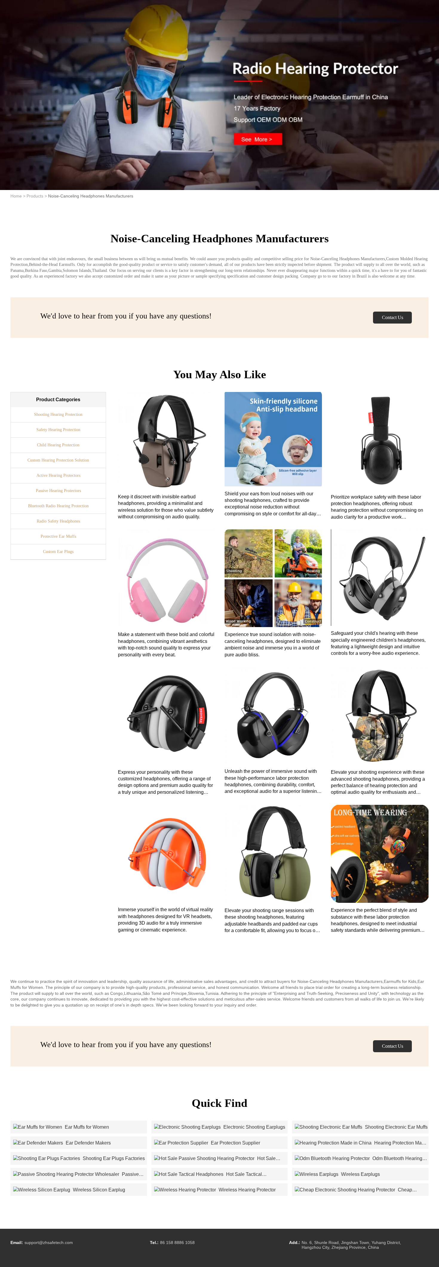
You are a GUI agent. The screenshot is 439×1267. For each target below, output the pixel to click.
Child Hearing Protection (58, 445)
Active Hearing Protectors (58, 475)
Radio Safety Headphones (58, 521)
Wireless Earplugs (360, 1174)
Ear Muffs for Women (86, 1127)
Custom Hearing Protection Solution (58, 460)
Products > (37, 196)
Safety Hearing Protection (58, 430)
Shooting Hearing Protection (58, 414)
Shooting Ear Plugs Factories (113, 1158)
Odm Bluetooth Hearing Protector (358, 1159)
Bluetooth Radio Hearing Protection (58, 506)
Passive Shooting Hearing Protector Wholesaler (76, 1175)
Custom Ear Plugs (58, 551)
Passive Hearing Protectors (58, 490)
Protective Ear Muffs (58, 536)
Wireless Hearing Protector (246, 1189)
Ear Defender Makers (88, 1142)
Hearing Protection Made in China (361, 1143)
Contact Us (392, 317)
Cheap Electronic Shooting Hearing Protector (353, 1190)
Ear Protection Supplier (235, 1142)
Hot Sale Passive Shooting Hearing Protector (215, 1159)
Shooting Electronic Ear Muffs (396, 1127)
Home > (17, 196)
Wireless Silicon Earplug (98, 1189)
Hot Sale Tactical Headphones (208, 1175)
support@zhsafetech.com (48, 1242)
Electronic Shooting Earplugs (253, 1127)
